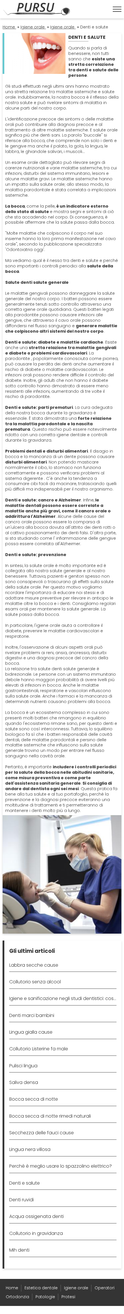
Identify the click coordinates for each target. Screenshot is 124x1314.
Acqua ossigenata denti (36, 1216)
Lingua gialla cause (30, 1032)
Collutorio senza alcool (35, 981)
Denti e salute (24, 1183)
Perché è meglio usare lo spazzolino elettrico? (60, 1166)
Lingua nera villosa (29, 1149)
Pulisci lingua (23, 1065)
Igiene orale (76, 1288)
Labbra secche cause (33, 965)
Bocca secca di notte (33, 1099)
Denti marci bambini (31, 1015)
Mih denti (19, 1250)
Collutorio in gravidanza (36, 1233)
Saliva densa (23, 1082)
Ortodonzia (17, 1297)
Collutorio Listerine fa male (38, 1048)
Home (12, 1288)
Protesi (68, 1297)
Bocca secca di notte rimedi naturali (50, 1116)
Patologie (45, 1297)
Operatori (104, 1288)
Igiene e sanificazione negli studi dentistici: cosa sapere (62, 998)
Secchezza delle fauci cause (41, 1132)
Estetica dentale (41, 1288)
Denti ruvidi (21, 1199)
